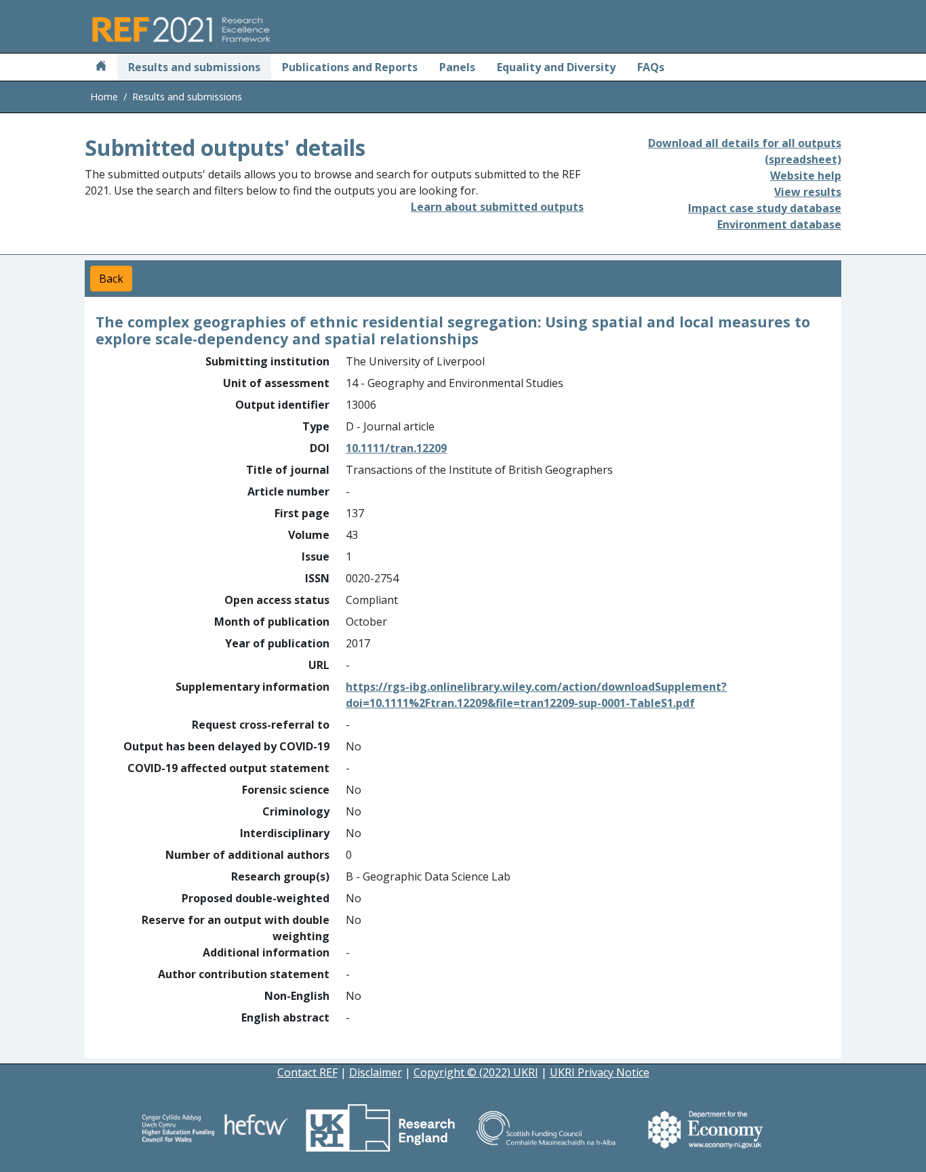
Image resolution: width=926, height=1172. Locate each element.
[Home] (101, 67)
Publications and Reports (350, 67)
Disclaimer (375, 1072)
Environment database (779, 224)
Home (104, 96)
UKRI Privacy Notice (599, 1072)
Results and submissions (194, 67)
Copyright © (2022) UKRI (476, 1072)
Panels (457, 67)
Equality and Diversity (556, 67)
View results (807, 191)
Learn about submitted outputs (497, 206)
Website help (805, 175)
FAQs (650, 67)
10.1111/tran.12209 (396, 448)
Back (111, 278)
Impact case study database (764, 208)
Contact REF (307, 1072)
